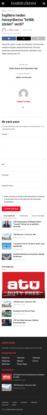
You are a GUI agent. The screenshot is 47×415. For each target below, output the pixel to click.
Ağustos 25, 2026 (19, 304)
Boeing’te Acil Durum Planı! (24, 311)
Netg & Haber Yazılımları (15, 409)
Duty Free (5, 358)
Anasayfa (5, 402)
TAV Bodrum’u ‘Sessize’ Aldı (24, 234)
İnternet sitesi (7, 186)
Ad (4, 164)
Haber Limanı (14, 30)
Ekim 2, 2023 (27, 30)
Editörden (11, 11)
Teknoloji (36, 358)
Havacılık (20, 358)
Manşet (20, 361)
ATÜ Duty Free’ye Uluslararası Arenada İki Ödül (23, 292)
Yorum (5, 134)
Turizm (35, 361)
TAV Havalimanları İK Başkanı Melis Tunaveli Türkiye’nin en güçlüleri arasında (27, 224)
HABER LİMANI (23, 4)
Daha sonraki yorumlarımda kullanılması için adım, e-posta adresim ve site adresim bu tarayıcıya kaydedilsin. (24, 199)
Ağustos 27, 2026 (10, 295)
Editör (14, 405)
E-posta (6, 175)
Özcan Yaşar (22, 364)
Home (4, 11)
